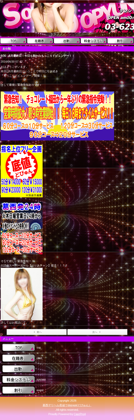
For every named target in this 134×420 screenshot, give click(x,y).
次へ (94, 332)
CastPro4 (80, 414)
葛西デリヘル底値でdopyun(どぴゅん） (67, 405)
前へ (39, 332)
